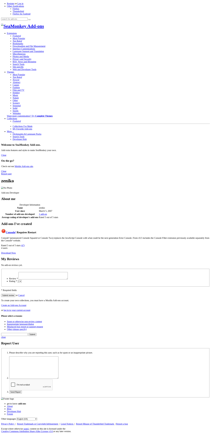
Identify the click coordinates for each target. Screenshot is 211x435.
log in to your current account (17, 310)
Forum (10, 414)
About (10, 406)
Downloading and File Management (29, 46)
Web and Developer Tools (24, 69)
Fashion (16, 87)
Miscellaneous (19, 54)
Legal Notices (67, 424)
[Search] (29, 19)
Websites (17, 113)
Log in (20, 3)
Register (10, 3)
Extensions (12, 33)
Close (3, 155)
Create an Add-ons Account (13, 305)
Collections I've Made (22, 126)
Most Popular (19, 38)
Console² (11, 232)
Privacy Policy (8, 424)
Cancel (21, 295)
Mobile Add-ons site (24, 166)
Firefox (16, 8)
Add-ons (35, 26)
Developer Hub (20, 139)
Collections (12, 118)
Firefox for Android (21, 14)
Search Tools (18, 64)
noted (26, 429)
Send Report (15, 392)
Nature (16, 98)
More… (10, 131)
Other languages (8, 419)
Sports (15, 111)
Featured (17, 36)
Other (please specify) (17, 329)
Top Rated (17, 41)
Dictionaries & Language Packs (27, 134)
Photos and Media (21, 56)
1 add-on (43, 214)
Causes (16, 85)
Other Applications (15, 6)
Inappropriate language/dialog (20, 324)
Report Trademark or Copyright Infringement (38, 424)
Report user (6, 174)
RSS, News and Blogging (24, 61)
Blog (9, 409)
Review (13, 278)
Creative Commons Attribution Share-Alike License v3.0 (27, 431)
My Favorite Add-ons (22, 129)
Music (15, 95)
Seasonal (17, 105)
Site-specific (18, 67)
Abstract (16, 82)
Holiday (16, 92)
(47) (23, 245)
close (3, 337)
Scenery (16, 103)
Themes (10, 72)
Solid (15, 108)
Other (15, 100)
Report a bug (122, 424)
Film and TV (18, 90)
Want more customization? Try (30, 116)
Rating (13, 281)
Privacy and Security (22, 59)
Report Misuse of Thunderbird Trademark (95, 424)
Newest (16, 80)
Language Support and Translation (28, 51)
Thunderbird (18, 11)
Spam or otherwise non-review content (24, 321)
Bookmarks (18, 43)
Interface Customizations (24, 49)
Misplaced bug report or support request (25, 326)
